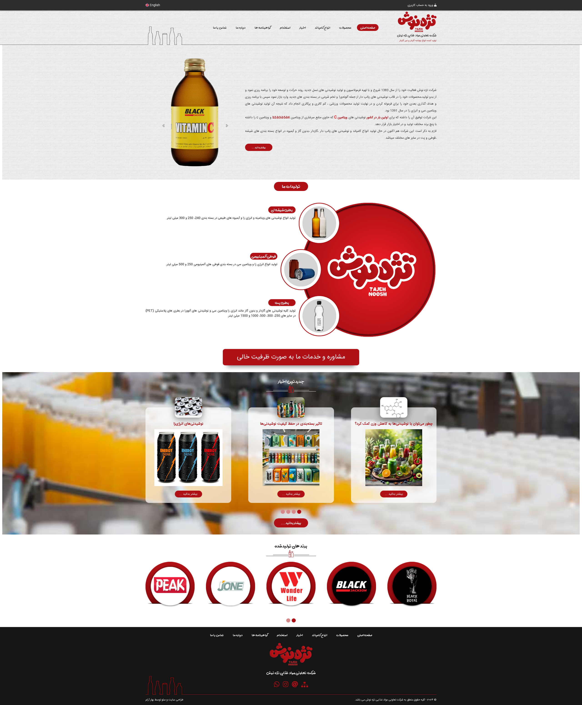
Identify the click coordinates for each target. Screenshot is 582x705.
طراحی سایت (175, 699)
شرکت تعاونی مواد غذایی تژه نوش (416, 35)
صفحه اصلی (367, 27)
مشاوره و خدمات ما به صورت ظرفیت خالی (291, 357)
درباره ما (241, 27)
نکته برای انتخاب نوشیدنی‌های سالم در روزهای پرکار (188, 424)
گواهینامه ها (263, 27)
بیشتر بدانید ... (259, 147)
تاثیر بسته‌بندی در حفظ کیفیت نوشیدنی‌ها (394, 424)
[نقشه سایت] (304, 684)
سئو (164, 699)
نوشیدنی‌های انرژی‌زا (291, 424)
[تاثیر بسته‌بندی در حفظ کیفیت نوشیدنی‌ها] (393, 407)
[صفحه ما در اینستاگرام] (285, 684)
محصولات (345, 27)
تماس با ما (220, 27)
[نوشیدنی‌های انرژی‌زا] (291, 407)
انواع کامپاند (322, 27)
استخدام (285, 27)
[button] (299, 512)
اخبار (302, 27)
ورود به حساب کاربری (421, 5)
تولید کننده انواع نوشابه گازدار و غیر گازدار (417, 41)
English (154, 5)
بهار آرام (150, 699)
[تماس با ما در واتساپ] (277, 684)
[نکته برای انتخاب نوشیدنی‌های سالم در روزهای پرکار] (188, 407)
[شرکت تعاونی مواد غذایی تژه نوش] (291, 664)
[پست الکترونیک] (295, 684)
